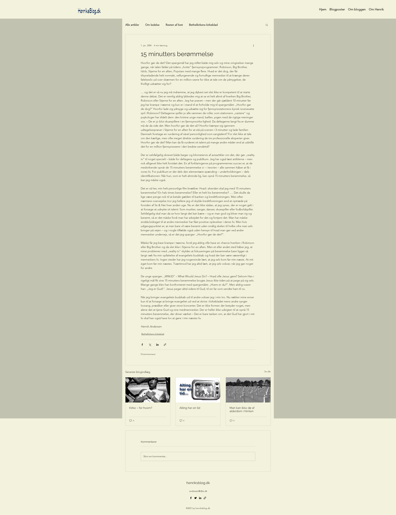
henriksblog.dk (198, 483)
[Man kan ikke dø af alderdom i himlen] (248, 389)
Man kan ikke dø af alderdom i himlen (242, 409)
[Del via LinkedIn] (157, 344)
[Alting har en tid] (198, 389)
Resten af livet (174, 25)
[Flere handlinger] (253, 45)
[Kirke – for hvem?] (147, 389)
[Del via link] (165, 344)
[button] (266, 25)
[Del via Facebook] (142, 344)
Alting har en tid (189, 407)
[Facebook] (190, 498)
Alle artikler (132, 25)
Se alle (267, 371)
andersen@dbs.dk (198, 491)
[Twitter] (195, 498)
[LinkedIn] (200, 498)
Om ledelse (152, 25)
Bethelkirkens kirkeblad (203, 25)
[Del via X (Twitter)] (149, 344)
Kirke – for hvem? (140, 407)
